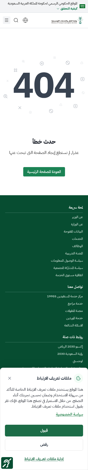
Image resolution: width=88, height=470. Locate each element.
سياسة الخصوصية (69, 414)
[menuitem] (77, 217)
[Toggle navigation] (6, 20)
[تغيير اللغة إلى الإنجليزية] (25, 20)
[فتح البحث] (16, 20)
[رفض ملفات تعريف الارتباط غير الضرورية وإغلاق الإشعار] (9, 378)
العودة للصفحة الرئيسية (44, 172)
